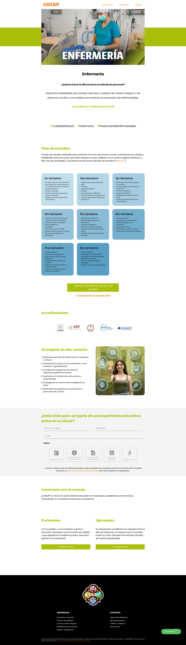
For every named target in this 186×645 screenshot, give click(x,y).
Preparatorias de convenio (67, 627)
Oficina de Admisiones (119, 617)
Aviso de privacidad (84, 641)
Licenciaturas (107, 5)
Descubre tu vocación (65, 617)
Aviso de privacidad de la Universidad (83, 471)
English (138, 5)
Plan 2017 (120, 160)
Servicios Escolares (117, 620)
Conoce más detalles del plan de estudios (93, 287)
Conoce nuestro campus (67, 623)
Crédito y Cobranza (117, 623)
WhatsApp (100, 428)
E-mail (47, 436)
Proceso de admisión (65, 620)
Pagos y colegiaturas (65, 630)
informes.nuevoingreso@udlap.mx (67, 641)
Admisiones (124, 5)
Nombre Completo (53, 428)
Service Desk (115, 627)
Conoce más (65, 546)
